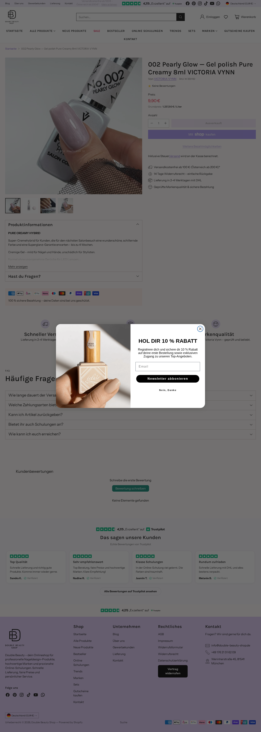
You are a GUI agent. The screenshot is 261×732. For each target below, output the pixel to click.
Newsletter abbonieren (168, 378)
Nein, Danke (168, 390)
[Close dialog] (200, 329)
